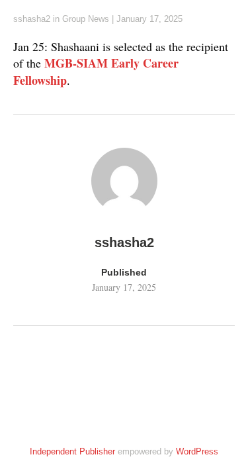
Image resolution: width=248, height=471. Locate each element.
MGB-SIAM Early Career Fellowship (96, 71)
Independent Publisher (72, 451)
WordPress (197, 451)
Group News (85, 19)
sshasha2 (31, 19)
